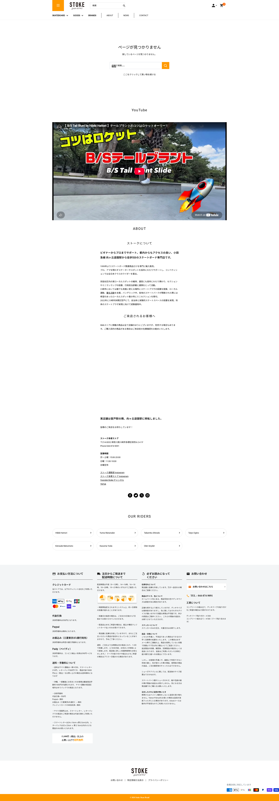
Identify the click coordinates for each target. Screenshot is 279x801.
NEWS (126, 15)
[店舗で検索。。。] (165, 65)
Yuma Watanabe (107, 533)
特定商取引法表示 (135, 780)
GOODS (76, 15)
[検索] (124, 5)
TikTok (103, 484)
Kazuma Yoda (106, 546)
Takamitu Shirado (152, 533)
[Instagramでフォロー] (142, 497)
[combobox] (105, 5)
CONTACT (143, 15)
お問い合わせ (117, 780)
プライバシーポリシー (158, 780)
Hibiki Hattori (61, 533)
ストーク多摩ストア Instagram (114, 476)
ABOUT (110, 15)
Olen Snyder (149, 546)
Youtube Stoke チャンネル (112, 480)
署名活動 (110, 293)
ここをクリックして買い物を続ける (139, 74)
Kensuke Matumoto (64, 546)
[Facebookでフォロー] (130, 495)
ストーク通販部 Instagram (112, 472)
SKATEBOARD (58, 15)
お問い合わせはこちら (200, 586)
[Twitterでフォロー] (136, 495)
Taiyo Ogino (193, 533)
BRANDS (92, 15)
